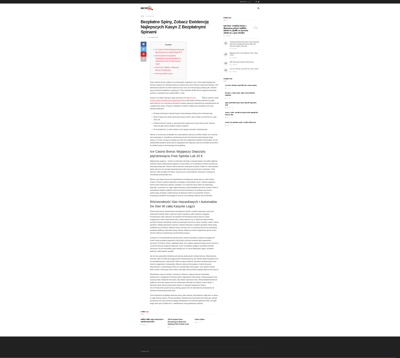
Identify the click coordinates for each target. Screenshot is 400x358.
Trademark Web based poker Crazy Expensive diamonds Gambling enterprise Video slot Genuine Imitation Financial (244, 44)
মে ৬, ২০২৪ (143, 37)
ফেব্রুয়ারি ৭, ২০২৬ (145, 324)
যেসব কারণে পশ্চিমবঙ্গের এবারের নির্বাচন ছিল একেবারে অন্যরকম (244, 69)
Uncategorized (150, 16)
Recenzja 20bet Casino (164, 73)
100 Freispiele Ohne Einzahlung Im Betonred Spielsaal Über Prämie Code (178, 322)
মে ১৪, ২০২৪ (171, 327)
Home (142, 16)
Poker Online (200, 319)
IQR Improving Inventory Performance (242, 62)
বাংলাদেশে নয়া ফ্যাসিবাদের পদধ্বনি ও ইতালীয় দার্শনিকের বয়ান (240, 122)
